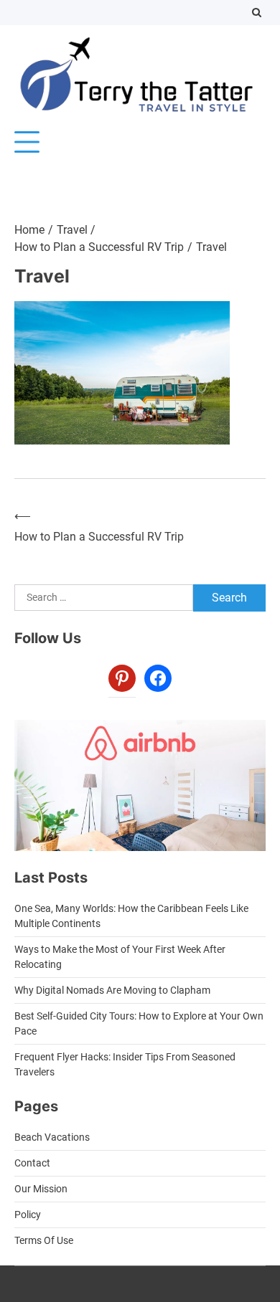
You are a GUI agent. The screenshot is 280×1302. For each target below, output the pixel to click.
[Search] (256, 12)
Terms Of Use (43, 1240)
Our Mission (40, 1188)
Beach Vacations (52, 1137)
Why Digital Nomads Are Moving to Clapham (112, 990)
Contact (32, 1163)
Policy (27, 1214)
